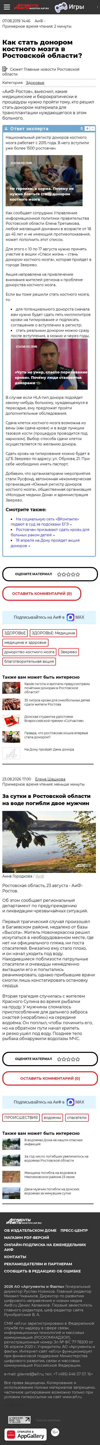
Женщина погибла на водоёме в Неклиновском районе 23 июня (50, 1175)
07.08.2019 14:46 (16, 21)
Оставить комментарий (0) (42, 593)
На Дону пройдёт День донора (49, 749)
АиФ (40, 876)
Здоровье (35, 82)
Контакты (15, 1257)
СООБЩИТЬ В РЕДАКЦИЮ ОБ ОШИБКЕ (42, 1271)
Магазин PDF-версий (26, 1237)
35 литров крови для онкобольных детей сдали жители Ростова (57, 702)
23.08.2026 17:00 (16, 779)
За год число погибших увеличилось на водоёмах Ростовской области (56, 1158)
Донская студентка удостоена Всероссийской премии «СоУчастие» (54, 719)
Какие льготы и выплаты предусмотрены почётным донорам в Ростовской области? (57, 688)
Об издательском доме (30, 1230)
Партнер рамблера (48, 1420)
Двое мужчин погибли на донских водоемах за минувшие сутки (51, 1191)
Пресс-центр (74, 1230)
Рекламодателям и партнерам (38, 1264)
